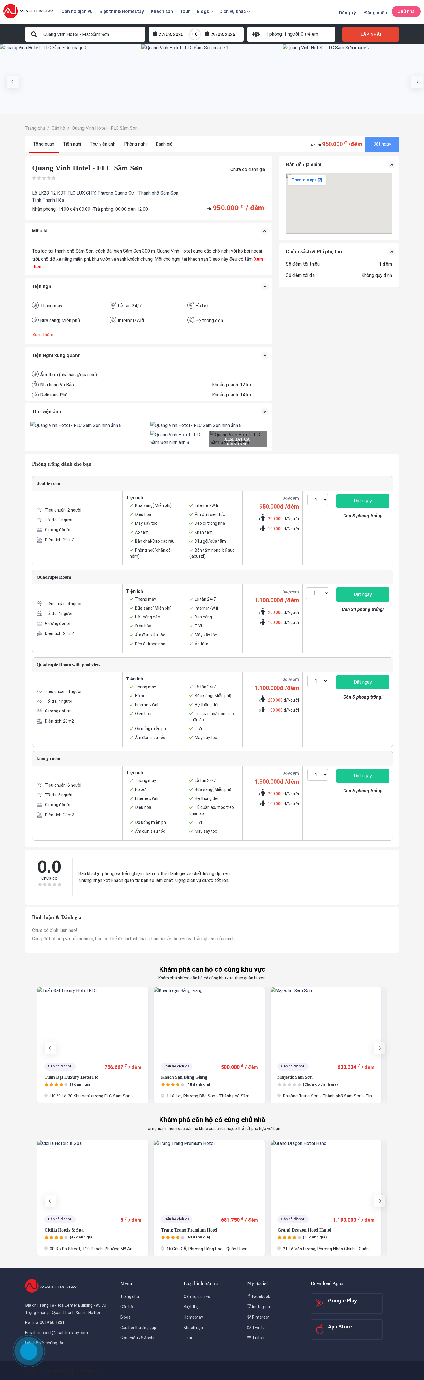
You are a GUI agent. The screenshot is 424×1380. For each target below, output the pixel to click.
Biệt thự (191, 1306)
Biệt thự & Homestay (122, 11)
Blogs (203, 11)
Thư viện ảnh (102, 144)
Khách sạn (162, 11)
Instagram (261, 1306)
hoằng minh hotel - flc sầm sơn (309, 1077)
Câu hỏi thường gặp (138, 1327)
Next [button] (414, 79)
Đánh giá (163, 144)
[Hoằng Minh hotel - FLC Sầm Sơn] (326, 1021)
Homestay (193, 1317)
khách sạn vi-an (294, 1229)
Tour (185, 11)
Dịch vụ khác (232, 11)
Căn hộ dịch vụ (77, 11)
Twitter (258, 1327)
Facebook (260, 1296)
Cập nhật (371, 34)
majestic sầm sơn (178, 1077)
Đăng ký (347, 13)
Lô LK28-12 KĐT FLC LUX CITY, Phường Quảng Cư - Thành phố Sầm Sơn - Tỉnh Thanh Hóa (106, 196)
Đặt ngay (382, 144)
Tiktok (257, 1338)
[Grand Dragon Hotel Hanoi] (209, 1174)
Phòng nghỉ (135, 144)
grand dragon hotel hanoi (188, 1229)
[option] (70, 79)
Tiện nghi (72, 144)
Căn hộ (126, 1306)
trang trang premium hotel (72, 1229)
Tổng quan (43, 144)
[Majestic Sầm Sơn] (209, 1021)
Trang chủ (129, 1296)
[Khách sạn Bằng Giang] (92, 1021)
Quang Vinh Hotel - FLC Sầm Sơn (87, 168)
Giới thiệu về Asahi (137, 1338)
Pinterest (260, 1317)
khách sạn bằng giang (67, 1077)
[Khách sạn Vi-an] (326, 1174)
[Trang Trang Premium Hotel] (92, 1174)
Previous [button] (10, 79)
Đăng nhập (375, 13)
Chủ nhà (406, 11)
